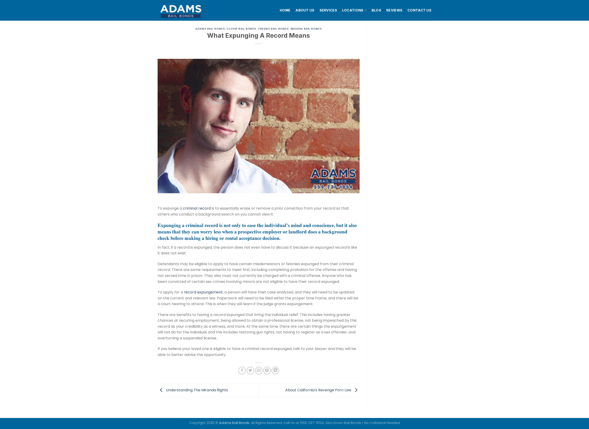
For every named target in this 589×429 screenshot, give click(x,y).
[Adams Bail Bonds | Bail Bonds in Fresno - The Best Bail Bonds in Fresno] (192, 10)
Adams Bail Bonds (210, 28)
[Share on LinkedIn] (275, 370)
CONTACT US (419, 10)
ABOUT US (304, 10)
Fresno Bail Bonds (273, 28)
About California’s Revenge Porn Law (318, 389)
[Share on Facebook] (242, 370)
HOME (285, 10)
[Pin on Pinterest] (267, 370)
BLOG (376, 10)
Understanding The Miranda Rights (196, 389)
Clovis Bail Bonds (241, 28)
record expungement (203, 292)
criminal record (197, 208)
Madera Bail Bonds (306, 28)
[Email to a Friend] (259, 370)
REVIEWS (394, 10)
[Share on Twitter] (250, 370)
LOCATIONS (353, 10)
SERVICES (328, 10)
